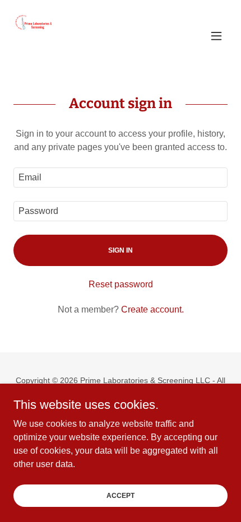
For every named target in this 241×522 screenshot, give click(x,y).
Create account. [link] (152, 309)
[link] (35, 35)
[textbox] (120, 177)
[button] (216, 36)
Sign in (120, 250)
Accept (120, 495)
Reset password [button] (121, 284)
